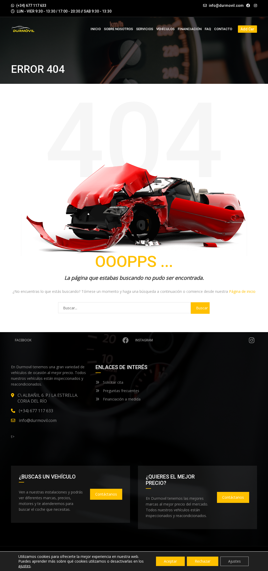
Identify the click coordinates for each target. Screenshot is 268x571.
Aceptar (170, 561)
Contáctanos (106, 494)
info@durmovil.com (226, 5)
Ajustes (234, 561)
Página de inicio (242, 291)
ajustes (24, 566)
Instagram (144, 340)
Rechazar (202, 561)
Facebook (23, 340)
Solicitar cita (112, 382)
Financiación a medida (121, 399)
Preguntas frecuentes (120, 390)
